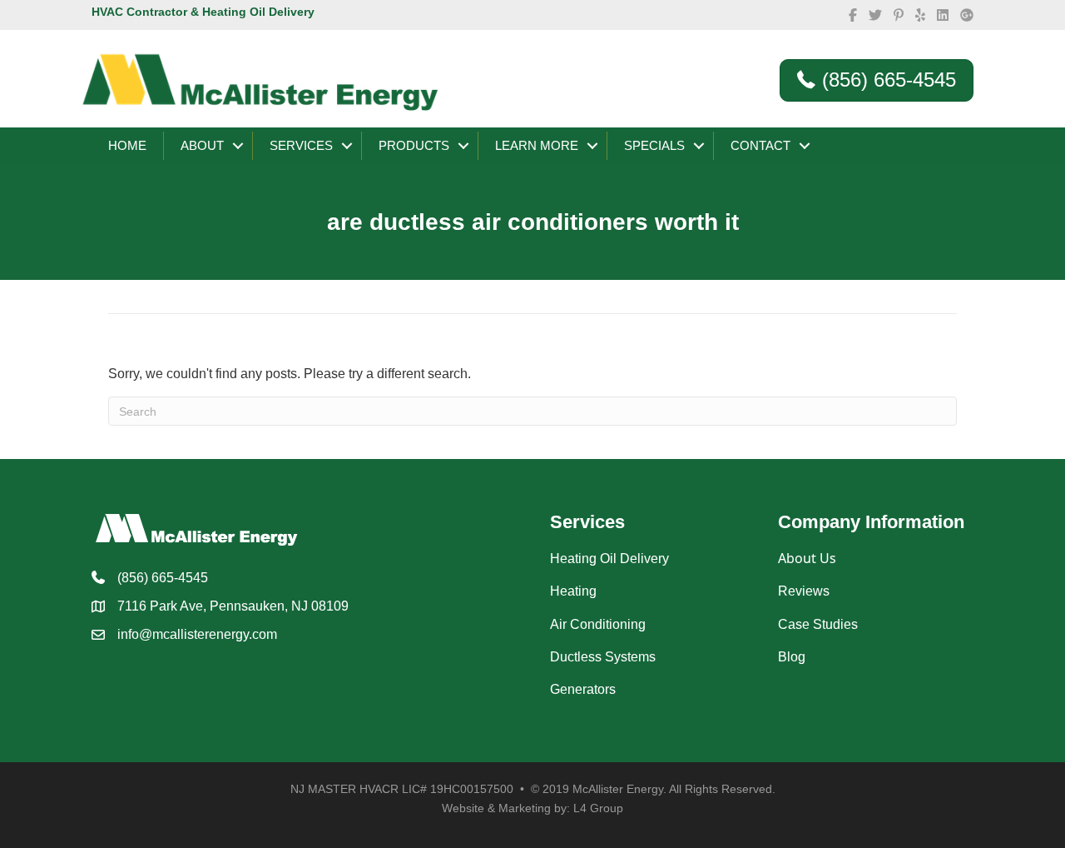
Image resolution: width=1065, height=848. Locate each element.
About (202, 145)
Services (301, 145)
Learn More (536, 145)
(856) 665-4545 (162, 578)
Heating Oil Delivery (609, 558)
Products (414, 145)
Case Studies (818, 624)
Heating (573, 591)
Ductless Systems (603, 657)
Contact (760, 145)
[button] (238, 146)
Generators (583, 689)
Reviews (804, 591)
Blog (791, 657)
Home (127, 145)
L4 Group (598, 808)
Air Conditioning (598, 624)
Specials (654, 145)
